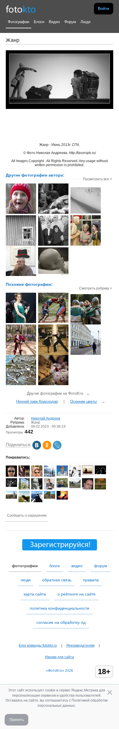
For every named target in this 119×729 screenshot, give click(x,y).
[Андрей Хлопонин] (11, 498)
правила (91, 580)
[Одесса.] (21, 385)
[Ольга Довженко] (62, 475)
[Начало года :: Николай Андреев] (85, 215)
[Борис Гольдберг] (49, 488)
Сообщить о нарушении (27, 515)
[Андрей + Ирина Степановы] (100, 473)
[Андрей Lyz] (11, 486)
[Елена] (87, 474)
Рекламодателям (80, 645)
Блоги (39, 22)
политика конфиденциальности (59, 608)
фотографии (25, 565)
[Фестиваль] (21, 354)
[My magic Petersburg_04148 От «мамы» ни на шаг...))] (53, 385)
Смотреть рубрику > (95, 288)
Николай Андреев (45, 418)
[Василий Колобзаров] (49, 498)
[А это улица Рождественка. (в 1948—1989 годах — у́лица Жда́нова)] (85, 354)
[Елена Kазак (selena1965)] (62, 498)
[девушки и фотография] (21, 322)
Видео (54, 22)
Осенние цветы (83, 401)
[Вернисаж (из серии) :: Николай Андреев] (85, 245)
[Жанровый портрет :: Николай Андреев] (53, 245)
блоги (54, 565)
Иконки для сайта (59, 657)
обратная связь (56, 580)
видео (77, 565)
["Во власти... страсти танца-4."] (53, 354)
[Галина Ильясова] (75, 487)
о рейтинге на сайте (76, 594)
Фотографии (18, 22)
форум (100, 565)
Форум (70, 22)
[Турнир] (53, 322)
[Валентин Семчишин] (62, 486)
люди (26, 580)
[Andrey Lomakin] (36, 501)
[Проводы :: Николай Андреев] (53, 213)
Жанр (35, 422)
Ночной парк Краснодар (37, 401)
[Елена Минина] (36, 489)
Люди (85, 22)
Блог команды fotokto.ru (38, 645)
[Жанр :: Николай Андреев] (21, 245)
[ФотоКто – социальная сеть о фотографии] (21, 8)
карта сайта (35, 594)
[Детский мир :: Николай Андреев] (21, 213)
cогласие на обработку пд (60, 622)
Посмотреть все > (97, 179)
